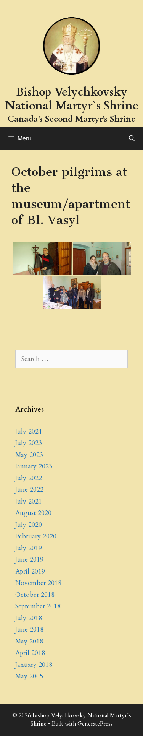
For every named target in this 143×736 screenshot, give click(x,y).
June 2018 (29, 629)
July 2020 (28, 524)
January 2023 (33, 466)
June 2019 (29, 559)
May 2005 (29, 676)
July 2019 (28, 548)
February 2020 (35, 536)
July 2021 (28, 501)
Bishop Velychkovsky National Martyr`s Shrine (71, 99)
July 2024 (28, 431)
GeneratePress (95, 724)
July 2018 (28, 618)
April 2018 (30, 652)
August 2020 (33, 513)
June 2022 (29, 489)
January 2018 (33, 664)
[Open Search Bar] (132, 138)
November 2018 (38, 582)
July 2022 (28, 478)
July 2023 (28, 443)
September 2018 (38, 606)
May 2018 (29, 641)
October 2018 (35, 594)
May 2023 (29, 454)
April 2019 (30, 571)
